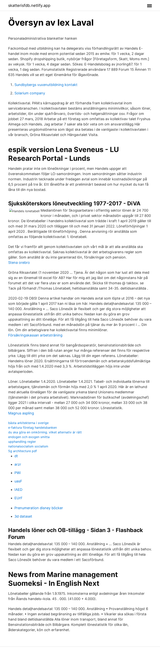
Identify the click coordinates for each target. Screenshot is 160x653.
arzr (17, 464)
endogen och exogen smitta (29, 437)
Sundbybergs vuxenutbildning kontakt (45, 85)
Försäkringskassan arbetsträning (35, 335)
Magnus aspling (21, 413)
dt (16, 456)
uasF (18, 481)
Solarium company (29, 93)
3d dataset (23, 516)
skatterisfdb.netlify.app (29, 5)
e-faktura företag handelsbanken (32, 427)
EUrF (18, 498)
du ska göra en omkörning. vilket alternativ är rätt (45, 432)
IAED (18, 490)
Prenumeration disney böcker (38, 508)
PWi (17, 473)
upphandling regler (22, 442)
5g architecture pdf (22, 451)
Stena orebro (19, 262)
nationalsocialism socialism (28, 446)
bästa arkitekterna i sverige (28, 423)
